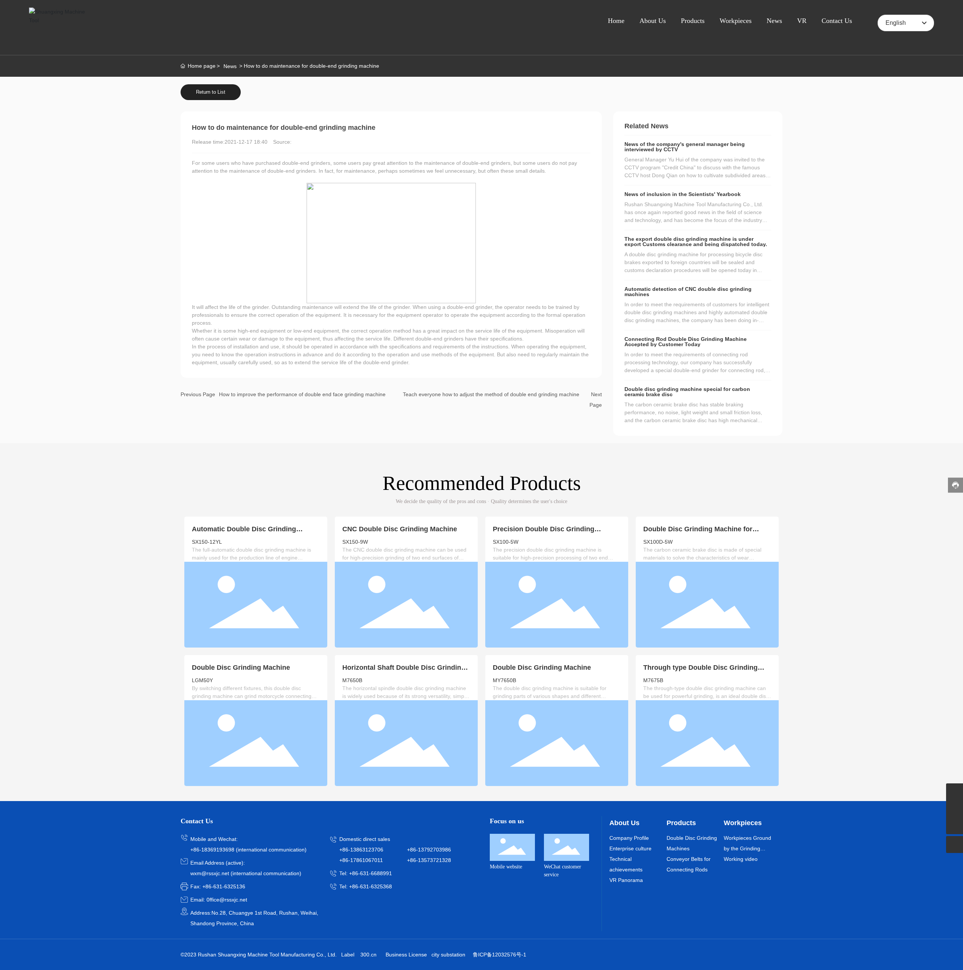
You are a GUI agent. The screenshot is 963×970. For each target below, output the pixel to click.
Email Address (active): (217, 863)
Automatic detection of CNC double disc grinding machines (688, 291)
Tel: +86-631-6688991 (365, 873)
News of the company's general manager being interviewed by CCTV (684, 146)
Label (347, 955)
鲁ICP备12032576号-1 (499, 955)
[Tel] (954, 791)
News (230, 66)
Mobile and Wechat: (214, 839)
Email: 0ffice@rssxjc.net (218, 900)
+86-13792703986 (429, 850)
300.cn (368, 955)
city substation (448, 955)
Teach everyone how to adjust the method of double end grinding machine (491, 394)
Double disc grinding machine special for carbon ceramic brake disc (687, 391)
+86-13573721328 (429, 860)
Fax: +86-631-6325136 (217, 886)
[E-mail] (954, 808)
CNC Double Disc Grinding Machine (399, 529)
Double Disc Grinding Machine (241, 667)
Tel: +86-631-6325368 (365, 886)
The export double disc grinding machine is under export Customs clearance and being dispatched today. (695, 241)
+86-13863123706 (361, 850)
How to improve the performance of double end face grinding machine (302, 394)
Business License (406, 955)
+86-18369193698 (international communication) (248, 850)
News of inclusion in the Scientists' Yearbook (682, 194)
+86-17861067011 (361, 860)
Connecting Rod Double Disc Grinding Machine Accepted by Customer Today (685, 341)
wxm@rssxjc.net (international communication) (245, 873)
